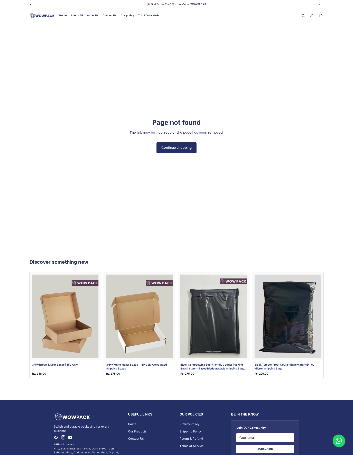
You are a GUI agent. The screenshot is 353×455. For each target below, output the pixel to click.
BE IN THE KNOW (245, 414)
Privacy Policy (189, 424)
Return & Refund (191, 438)
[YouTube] (70, 437)
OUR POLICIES (191, 414)
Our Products (137, 431)
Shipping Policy (191, 431)
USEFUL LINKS (140, 414)
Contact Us (136, 438)
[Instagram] (63, 437)
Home (132, 424)
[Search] (303, 15)
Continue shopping (176, 147)
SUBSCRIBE (265, 448)
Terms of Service (192, 446)
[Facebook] (56, 437)
